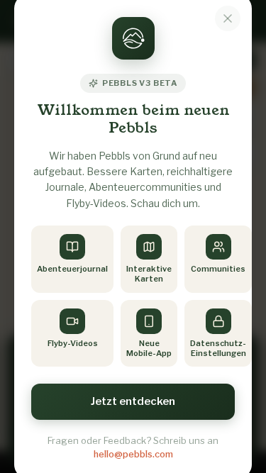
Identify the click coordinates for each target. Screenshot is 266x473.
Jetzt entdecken (133, 401)
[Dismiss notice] (227, 18)
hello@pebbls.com (133, 454)
